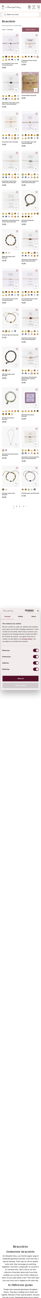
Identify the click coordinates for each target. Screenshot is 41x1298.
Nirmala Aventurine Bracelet (8, 418)
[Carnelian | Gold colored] (9, 57)
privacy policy (27, 639)
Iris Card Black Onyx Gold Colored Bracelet (10, 64)
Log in (29, 7)
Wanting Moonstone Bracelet (27, 415)
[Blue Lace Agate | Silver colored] (15, 60)
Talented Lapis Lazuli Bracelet (8, 374)
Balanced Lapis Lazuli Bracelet (8, 257)
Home (4, 29)
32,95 (4, 260)
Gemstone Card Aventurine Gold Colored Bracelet (30, 181)
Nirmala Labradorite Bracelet (27, 221)
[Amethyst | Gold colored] (3, 331)
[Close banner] (38, 611)
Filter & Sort (30, 29)
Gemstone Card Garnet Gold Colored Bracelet (28, 338)
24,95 (23, 64)
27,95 (4, 337)
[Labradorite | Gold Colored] (37, 213)
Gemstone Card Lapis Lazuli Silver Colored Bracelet (10, 103)
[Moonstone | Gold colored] (3, 60)
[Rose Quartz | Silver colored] (34, 57)
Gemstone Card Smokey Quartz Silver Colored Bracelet (29, 379)
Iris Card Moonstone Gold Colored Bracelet (29, 299)
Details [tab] (20, 616)
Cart (39, 8)
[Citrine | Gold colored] (15, 57)
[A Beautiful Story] (15, 7)
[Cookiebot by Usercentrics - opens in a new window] (25, 610)
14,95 (4, 107)
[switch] (36, 656)
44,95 (4, 458)
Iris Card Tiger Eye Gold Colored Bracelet (28, 142)
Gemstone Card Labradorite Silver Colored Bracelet (30, 457)
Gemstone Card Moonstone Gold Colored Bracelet (10, 221)
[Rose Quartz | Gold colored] (6, 60)
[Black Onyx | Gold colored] (6, 57)
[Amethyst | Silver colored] (9, 253)
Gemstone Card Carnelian (10, 142)
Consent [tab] (7, 616)
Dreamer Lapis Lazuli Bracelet (8, 494)
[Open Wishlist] (34, 6)
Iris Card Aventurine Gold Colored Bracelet (10, 299)
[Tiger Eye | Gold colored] (18, 57)
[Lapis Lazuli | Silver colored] (12, 60)
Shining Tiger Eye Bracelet (10, 335)
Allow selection (20, 685)
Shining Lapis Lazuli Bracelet (30, 493)
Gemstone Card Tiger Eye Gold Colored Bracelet (29, 260)
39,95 (23, 224)
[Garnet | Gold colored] (12, 57)
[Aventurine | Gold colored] (3, 57)
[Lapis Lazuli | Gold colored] (31, 57)
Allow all (20, 678)
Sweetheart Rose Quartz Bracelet (29, 61)
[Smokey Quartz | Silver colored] (12, 99)
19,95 (4, 67)
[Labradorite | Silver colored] (9, 60)
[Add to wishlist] (17, 35)
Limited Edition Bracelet (28, 95)
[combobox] (20, 14)
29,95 (4, 497)
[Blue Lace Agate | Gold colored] (25, 213)
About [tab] (33, 616)
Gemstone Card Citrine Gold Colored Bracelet (9, 181)
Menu (3, 8)
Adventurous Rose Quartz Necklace (10, 454)
